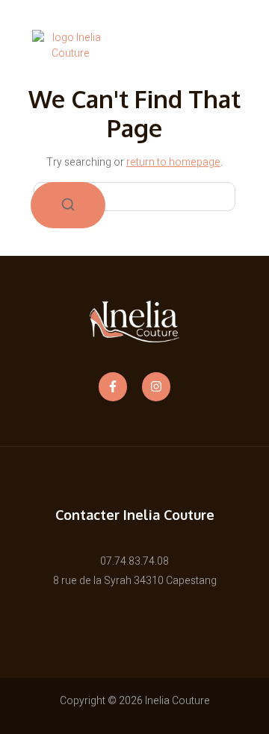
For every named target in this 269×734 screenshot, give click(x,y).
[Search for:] (134, 196)
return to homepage (173, 162)
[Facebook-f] (113, 386)
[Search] (68, 205)
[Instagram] (156, 386)
